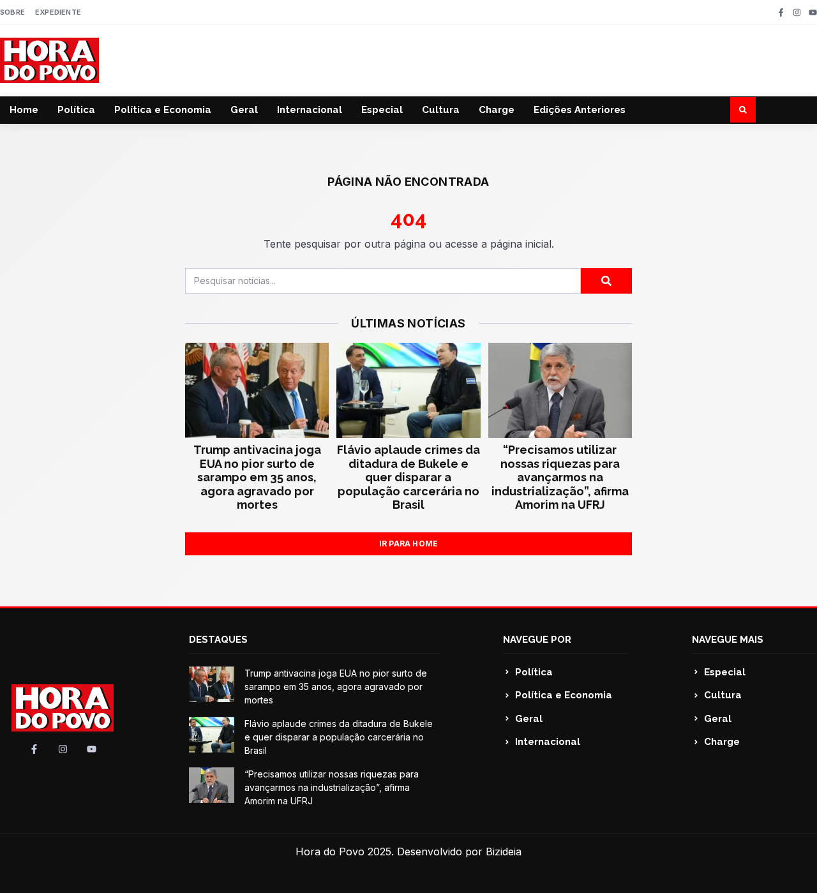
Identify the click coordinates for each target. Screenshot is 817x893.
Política (76, 110)
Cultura (441, 110)
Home (24, 110)
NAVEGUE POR (537, 639)
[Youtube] (813, 12)
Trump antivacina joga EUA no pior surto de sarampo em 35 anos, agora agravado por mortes (257, 477)
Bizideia (503, 851)
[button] (743, 110)
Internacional (309, 110)
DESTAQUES (218, 639)
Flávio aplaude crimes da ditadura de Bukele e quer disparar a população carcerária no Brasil (408, 477)
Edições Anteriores (580, 110)
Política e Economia (162, 110)
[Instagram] (797, 12)
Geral (244, 110)
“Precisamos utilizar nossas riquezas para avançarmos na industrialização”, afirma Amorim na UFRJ (560, 477)
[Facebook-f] (781, 12)
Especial (382, 110)
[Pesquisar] (606, 281)
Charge (496, 110)
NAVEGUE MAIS (727, 639)
